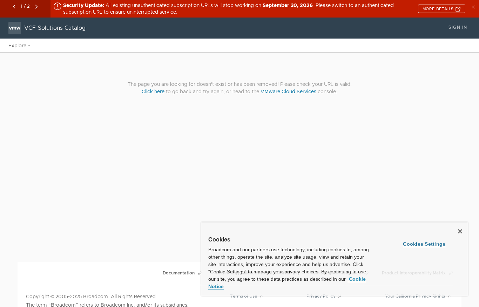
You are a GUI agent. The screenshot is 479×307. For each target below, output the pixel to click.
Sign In (457, 27)
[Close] (460, 231)
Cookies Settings (424, 244)
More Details (439, 8)
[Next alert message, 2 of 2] (36, 6)
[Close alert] (474, 6)
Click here (153, 91)
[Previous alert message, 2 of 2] (14, 6)
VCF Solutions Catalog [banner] (55, 28)
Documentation (179, 273)
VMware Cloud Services (288, 91)
